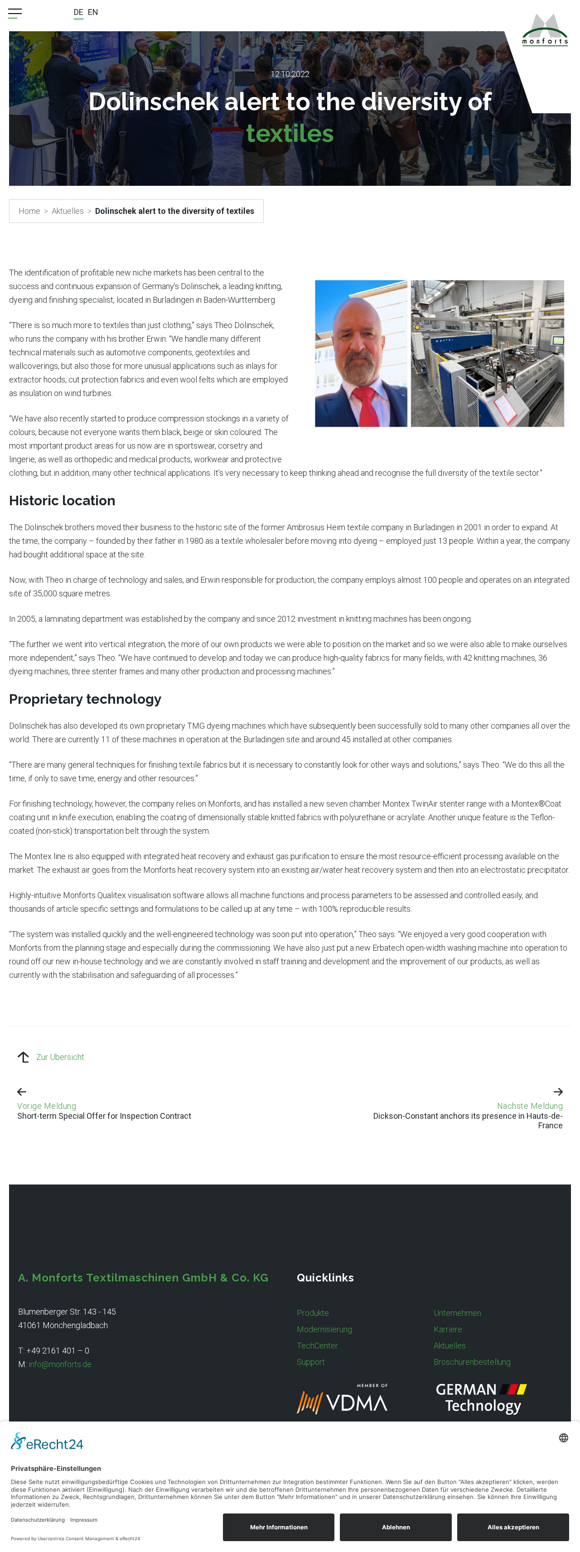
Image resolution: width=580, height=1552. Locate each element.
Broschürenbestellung (472, 1362)
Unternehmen (457, 1313)
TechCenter (317, 1345)
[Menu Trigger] (15, 14)
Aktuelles (68, 211)
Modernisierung (324, 1329)
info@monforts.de (60, 1364)
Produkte (313, 1313)
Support (311, 1362)
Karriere (448, 1329)
